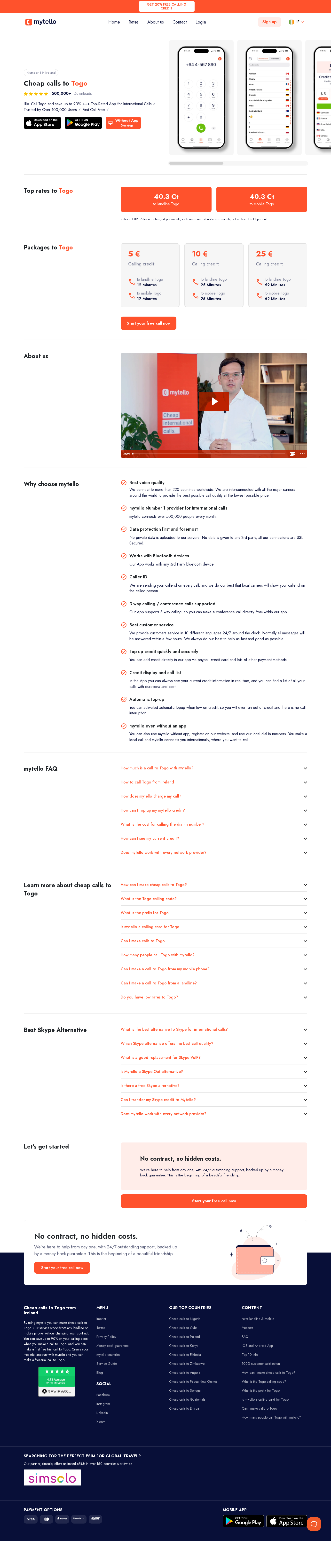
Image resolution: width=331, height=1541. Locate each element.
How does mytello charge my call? (151, 796)
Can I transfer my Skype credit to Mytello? (158, 1099)
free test (247, 1327)
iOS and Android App (257, 1345)
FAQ (245, 1336)
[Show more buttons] (302, 454)
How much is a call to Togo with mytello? (157, 768)
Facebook (103, 1394)
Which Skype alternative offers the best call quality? (167, 1043)
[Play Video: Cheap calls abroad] (214, 401)
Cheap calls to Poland (184, 1336)
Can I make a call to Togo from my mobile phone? (165, 969)
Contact (180, 22)
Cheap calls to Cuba (183, 1327)
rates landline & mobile (258, 1318)
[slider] (209, 454)
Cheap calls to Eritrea (184, 1408)
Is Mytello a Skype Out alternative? (152, 1071)
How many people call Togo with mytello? (158, 955)
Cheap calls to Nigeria (184, 1318)
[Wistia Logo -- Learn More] (293, 454)
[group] (201, 97)
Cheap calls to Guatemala (187, 1399)
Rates (134, 22)
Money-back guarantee (112, 1345)
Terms (100, 1327)
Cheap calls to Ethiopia (185, 1354)
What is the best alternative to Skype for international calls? (174, 1029)
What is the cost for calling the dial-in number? (162, 824)
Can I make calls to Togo (143, 941)
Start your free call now (149, 323)
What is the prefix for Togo (145, 912)
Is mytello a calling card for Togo (150, 927)
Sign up (269, 22)
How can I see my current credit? (150, 838)
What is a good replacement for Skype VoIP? (161, 1057)
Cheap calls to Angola (184, 1372)
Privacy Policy (106, 1336)
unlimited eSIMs (74, 1463)
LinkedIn (102, 1412)
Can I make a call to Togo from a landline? (159, 983)
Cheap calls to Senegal (185, 1390)
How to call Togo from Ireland (147, 782)
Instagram (103, 1403)
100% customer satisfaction (261, 1363)
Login (201, 22)
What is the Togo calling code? (149, 898)
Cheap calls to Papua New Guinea (193, 1381)
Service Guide (106, 1363)
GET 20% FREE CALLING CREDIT (166, 6)
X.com (100, 1421)
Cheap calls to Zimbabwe (187, 1363)
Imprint (101, 1318)
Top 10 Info (250, 1354)
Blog (99, 1372)
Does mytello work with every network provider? (163, 852)
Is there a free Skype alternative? (150, 1085)
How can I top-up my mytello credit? (153, 810)
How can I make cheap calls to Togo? (154, 884)
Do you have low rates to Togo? (149, 997)
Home (116, 22)
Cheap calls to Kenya (183, 1345)
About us (155, 22)
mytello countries (108, 1354)
